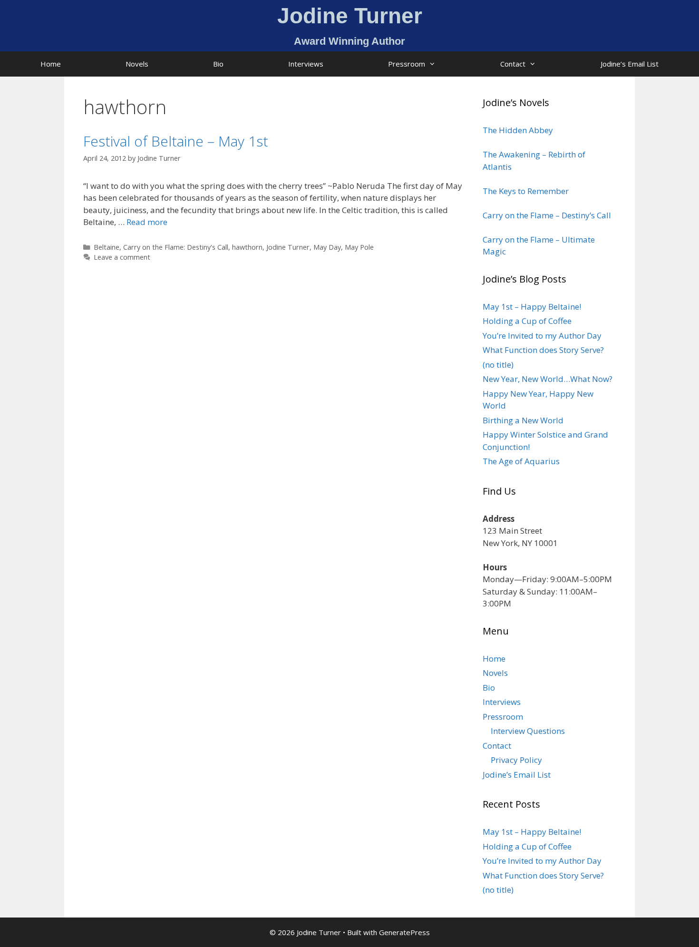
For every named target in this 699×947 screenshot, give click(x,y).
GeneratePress (404, 932)
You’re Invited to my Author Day (542, 335)
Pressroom (406, 63)
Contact (512, 63)
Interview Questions (528, 730)
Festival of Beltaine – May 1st (175, 141)
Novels (137, 63)
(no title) (498, 364)
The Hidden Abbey (518, 130)
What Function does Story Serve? (543, 349)
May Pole (359, 247)
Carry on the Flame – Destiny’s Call (547, 215)
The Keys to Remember (526, 190)
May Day (327, 247)
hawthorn (247, 247)
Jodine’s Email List (630, 63)
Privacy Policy (516, 759)
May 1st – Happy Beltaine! (532, 306)
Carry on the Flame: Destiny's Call (175, 247)
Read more (146, 221)
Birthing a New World (523, 420)
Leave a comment (122, 257)
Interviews (305, 63)
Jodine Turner (288, 247)
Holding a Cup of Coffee (527, 320)
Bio (218, 63)
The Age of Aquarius (521, 461)
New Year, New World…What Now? (547, 378)
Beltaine (106, 247)
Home (50, 63)
